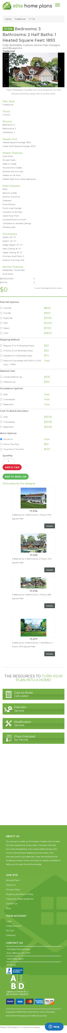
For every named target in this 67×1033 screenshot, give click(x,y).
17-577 (33, 639)
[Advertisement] (33, 788)
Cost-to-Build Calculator (23, 694)
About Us (10, 884)
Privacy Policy (13, 889)
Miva (44, 1015)
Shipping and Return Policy (20, 894)
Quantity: (8, 455)
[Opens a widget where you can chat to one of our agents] (54, 1027)
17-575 (33, 555)
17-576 (33, 591)
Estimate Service (20, 709)
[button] (13, 871)
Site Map (50, 1012)
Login (9, 921)
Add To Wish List (15, 476)
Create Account (13, 925)
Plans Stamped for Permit (24, 738)
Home (8, 19)
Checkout (11, 935)
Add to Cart (12, 467)
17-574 (33, 511)
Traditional (20, 19)
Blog (8, 908)
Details (49, 525)
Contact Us (11, 903)
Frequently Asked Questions (20, 898)
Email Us (11, 964)
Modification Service (22, 723)
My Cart (10, 930)
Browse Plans (12, 880)
